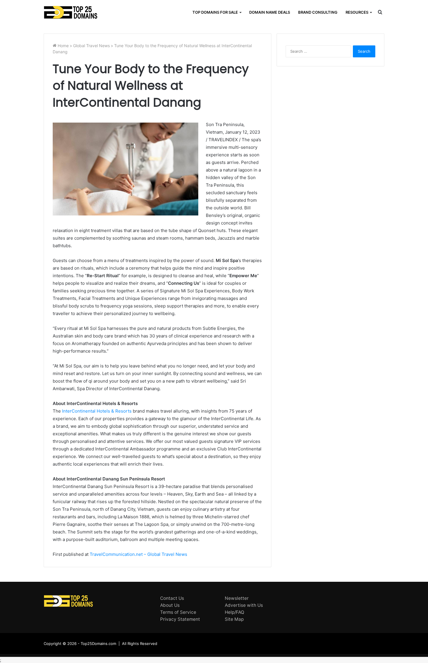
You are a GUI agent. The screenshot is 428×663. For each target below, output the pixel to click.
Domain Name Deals (269, 12)
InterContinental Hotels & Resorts (97, 411)
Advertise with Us (244, 605)
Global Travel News (91, 45)
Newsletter (237, 598)
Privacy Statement (180, 619)
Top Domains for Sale (215, 12)
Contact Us (172, 598)
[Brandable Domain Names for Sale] (71, 12)
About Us (170, 605)
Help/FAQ (234, 612)
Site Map (234, 619)
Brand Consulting (317, 12)
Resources (357, 12)
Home (62, 45)
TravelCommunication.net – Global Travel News (138, 554)
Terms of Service (178, 612)
